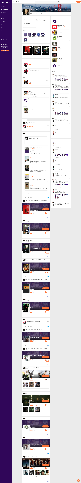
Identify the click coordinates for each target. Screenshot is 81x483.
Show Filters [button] (30, 119)
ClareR (55, 179)
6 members (58, 59)
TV (36, 456)
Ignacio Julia (31, 157)
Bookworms (29, 91)
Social (37, 13)
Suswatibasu (56, 118)
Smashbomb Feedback (31, 98)
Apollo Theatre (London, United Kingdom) (40, 299)
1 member (29, 109)
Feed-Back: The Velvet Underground (34, 156)
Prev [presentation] (35, 55)
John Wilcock (31, 175)
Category (24, 119)
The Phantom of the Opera (47, 52)
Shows (29, 220)
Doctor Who (33, 456)
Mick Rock (31, 184)
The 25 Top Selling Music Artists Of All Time (35, 80)
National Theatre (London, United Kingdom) (41, 259)
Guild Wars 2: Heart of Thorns (36, 426)
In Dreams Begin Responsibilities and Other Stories (36, 147)
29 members (58, 54)
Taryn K (56, 189)
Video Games (40, 329)
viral (24, 115)
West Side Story (27, 52)
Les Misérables (36, 52)
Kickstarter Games (59, 36)
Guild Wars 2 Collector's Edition (36, 437)
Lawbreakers (33, 367)
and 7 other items (27, 191)
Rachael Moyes (57, 131)
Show (30, 213)
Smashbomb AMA (59, 64)
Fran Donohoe (56, 149)
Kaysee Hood (56, 94)
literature (30, 96)
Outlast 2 (33, 392)
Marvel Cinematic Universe (60, 25)
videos (26, 115)
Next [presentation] (36, 55)
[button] (29, 56)
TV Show (31, 468)
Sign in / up (4, 50)
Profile (17, 1)
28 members (58, 37)
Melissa (56, 142)
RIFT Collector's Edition (35, 329)
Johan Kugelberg (32, 166)
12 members (58, 26)
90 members (29, 99)
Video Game (31, 405)
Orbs (39, 13)
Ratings (34, 13)
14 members (58, 65)
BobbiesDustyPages (57, 74)
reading (27, 96)
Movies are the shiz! (59, 53)
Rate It (44, 209)
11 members (58, 43)
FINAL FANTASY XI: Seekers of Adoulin (37, 348)
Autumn (56, 101)
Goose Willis (56, 173)
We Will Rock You (34, 279)
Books (24, 96)
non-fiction (35, 96)
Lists (41, 13)
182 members (30, 92)
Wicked (33, 299)
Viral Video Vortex (30, 108)
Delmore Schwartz (32, 148)
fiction (32, 96)
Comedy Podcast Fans (60, 58)
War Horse (33, 259)
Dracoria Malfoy (57, 84)
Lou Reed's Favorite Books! (33, 138)
